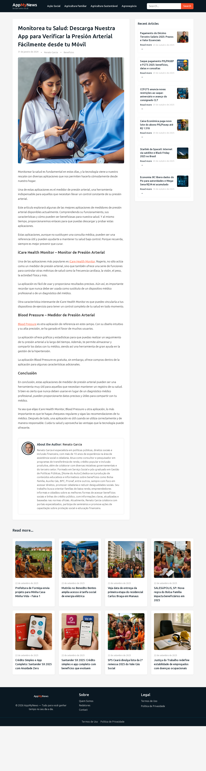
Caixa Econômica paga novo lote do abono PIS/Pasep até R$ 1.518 (156, 125)
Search (187, 6)
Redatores (84, 705)
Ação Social (53, 6)
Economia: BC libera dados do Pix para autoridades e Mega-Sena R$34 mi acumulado (157, 181)
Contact (83, 709)
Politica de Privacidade (153, 706)
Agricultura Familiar (75, 6)
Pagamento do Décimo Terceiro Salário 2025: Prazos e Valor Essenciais (156, 37)
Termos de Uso (149, 701)
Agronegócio (129, 6)
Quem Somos (86, 701)
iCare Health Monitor (82, 261)
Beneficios (69, 52)
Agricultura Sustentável (104, 6)
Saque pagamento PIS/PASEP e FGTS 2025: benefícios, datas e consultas (157, 65)
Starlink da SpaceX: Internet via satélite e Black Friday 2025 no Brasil (156, 153)
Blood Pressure (27, 324)
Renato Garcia (51, 52)
